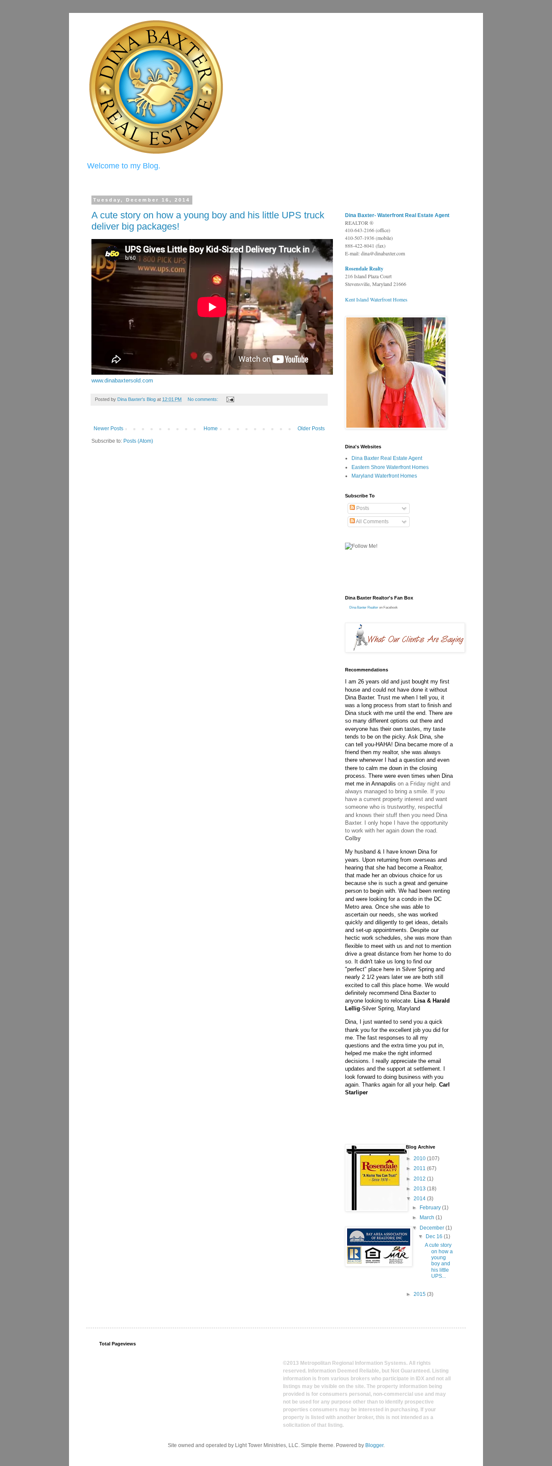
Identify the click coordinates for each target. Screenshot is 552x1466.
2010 (420, 1158)
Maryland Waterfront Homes (384, 476)
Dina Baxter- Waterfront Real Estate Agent (397, 215)
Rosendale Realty (364, 268)
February (431, 1208)
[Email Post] (229, 399)
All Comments (372, 522)
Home (211, 429)
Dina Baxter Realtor (363, 607)
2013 (420, 1189)
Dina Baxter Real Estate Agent (386, 458)
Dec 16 (435, 1236)
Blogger (374, 1445)
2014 (420, 1199)
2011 (420, 1168)
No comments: (204, 399)
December (432, 1228)
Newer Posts (108, 429)
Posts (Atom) (138, 441)
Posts (362, 508)
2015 (420, 1294)
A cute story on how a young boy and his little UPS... (439, 1260)
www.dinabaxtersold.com (122, 380)
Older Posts (311, 429)
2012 (420, 1179)
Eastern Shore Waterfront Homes (390, 467)
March (428, 1217)
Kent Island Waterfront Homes (376, 299)
